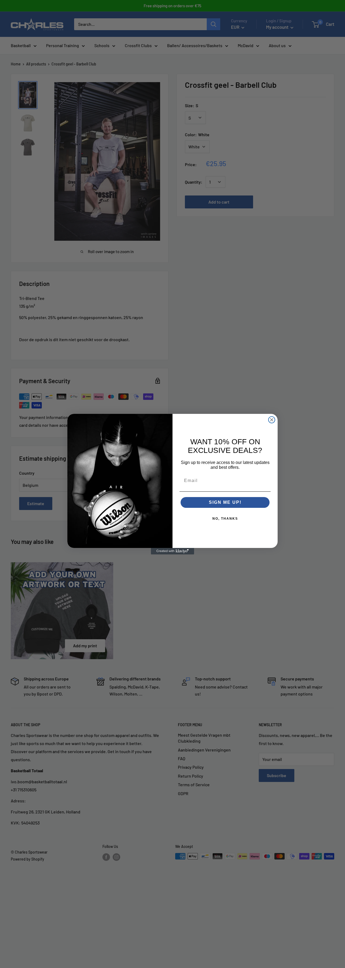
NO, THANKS (225, 518)
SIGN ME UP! (225, 502)
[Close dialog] (271, 420)
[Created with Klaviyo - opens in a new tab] (172, 551)
